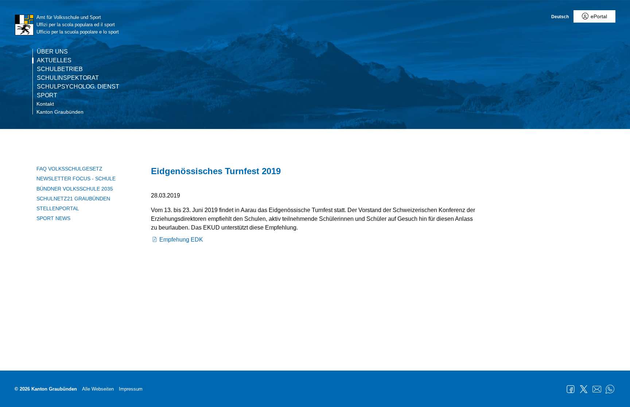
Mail (596, 389)
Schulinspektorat (68, 78)
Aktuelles (54, 60)
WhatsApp (609, 389)
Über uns (52, 52)
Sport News (53, 218)
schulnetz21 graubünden (73, 198)
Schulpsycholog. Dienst (78, 87)
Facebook (570, 389)
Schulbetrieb (60, 69)
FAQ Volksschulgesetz (69, 169)
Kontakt (45, 103)
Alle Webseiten (98, 389)
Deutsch (560, 16)
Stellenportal (57, 208)
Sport (47, 95)
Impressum (131, 389)
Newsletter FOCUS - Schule (76, 178)
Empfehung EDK (181, 239)
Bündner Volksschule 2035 (74, 189)
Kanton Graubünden (59, 111)
